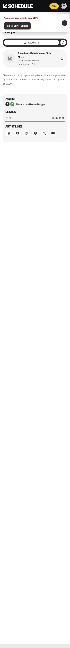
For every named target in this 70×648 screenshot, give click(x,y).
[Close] (64, 23)
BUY (54, 6)
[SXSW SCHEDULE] (18, 6)
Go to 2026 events (17, 26)
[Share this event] (63, 42)
